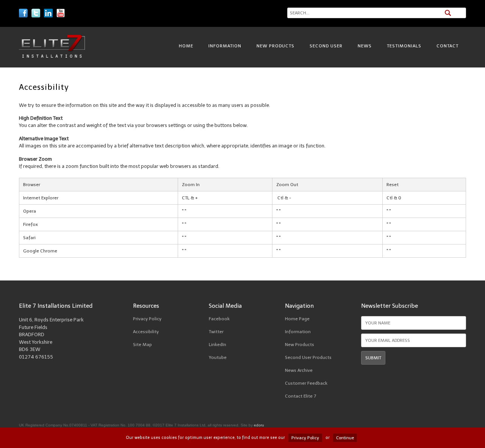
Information (224, 46)
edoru (259, 425)
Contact (447, 46)
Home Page (297, 318)
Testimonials (404, 46)
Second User (326, 46)
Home (186, 46)
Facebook (219, 318)
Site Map (142, 344)
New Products (275, 46)
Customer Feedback (306, 383)
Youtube (218, 357)
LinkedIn (217, 344)
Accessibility (146, 331)
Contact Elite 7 (300, 396)
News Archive (299, 370)
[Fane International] (52, 56)
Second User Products (308, 357)
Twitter (216, 331)
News (365, 46)
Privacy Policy (147, 318)
